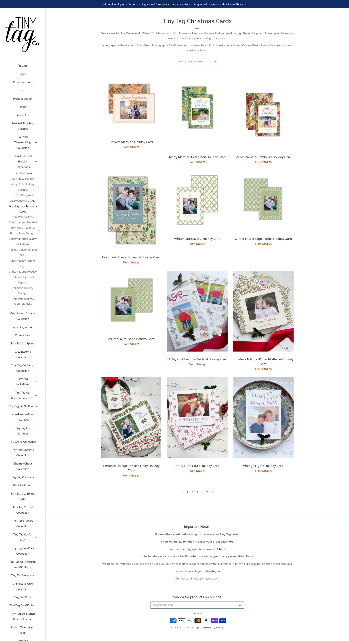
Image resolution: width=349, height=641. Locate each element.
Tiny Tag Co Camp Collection (22, 368)
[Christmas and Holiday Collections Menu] (36, 162)
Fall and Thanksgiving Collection (22, 142)
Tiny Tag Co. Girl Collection (23, 510)
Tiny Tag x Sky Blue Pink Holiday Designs (23, 230)
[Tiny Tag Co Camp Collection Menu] (36, 368)
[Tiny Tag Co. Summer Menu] (36, 431)
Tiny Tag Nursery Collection (22, 523)
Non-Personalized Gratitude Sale (22, 301)
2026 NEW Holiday (23, 178)
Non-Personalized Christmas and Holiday (23, 219)
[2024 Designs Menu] (33, 195)
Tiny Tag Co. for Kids (22, 537)
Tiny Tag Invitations (22, 381)
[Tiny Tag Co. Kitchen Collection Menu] (36, 395)
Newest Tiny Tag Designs (22, 126)
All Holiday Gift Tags (22, 200)
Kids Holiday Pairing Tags (22, 263)
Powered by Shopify (213, 627)
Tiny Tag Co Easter (22, 477)
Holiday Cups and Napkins (23, 279)
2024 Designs (22, 195)
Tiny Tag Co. (195, 627)
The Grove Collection (22, 441)
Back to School (22, 485)
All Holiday (22, 173)
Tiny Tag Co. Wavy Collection (22, 551)
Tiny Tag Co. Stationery (22, 406)
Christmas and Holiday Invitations (23, 241)
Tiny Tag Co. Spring (23, 343)
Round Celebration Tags (23, 630)
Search (197, 613)
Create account (22, 82)
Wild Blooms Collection (23, 354)
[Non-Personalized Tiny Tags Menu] (36, 417)
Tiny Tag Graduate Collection (22, 452)
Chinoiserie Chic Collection (23, 586)
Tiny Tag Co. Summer (22, 430)
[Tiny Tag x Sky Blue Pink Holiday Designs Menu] (39, 231)
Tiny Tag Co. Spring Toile (23, 496)
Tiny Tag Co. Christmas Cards (23, 209)
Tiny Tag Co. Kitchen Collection (22, 395)
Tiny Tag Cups (22, 597)
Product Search (22, 98)
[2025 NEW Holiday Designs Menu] (39, 187)
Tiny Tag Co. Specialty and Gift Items (22, 564)
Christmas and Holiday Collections (23, 161)
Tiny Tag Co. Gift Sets (22, 605)
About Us (23, 115)
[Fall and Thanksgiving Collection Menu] (36, 142)
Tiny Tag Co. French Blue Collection (22, 616)
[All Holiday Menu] (31, 173)
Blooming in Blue (22, 327)
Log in (23, 74)
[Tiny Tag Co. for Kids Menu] (36, 537)
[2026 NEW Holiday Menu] (36, 179)
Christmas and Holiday (23, 271)
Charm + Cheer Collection (22, 466)
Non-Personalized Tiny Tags (22, 417)
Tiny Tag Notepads (22, 575)
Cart (24, 66)
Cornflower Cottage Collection (22, 316)
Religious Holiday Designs (22, 290)
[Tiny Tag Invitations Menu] (36, 382)
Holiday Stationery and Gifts (23, 252)
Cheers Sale (22, 335)
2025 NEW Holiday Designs (22, 187)
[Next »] (212, 492)
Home (23, 107)
